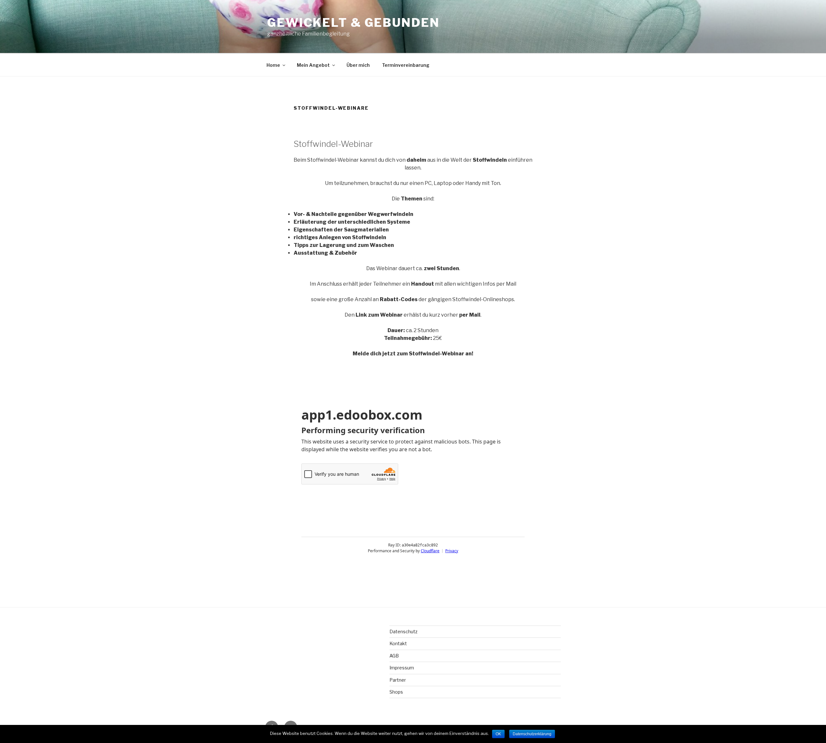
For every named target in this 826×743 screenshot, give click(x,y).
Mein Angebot (313, 65)
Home (273, 65)
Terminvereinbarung (405, 65)
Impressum (401, 667)
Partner (397, 680)
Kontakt (398, 643)
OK (498, 734)
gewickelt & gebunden (353, 22)
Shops (396, 692)
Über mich (358, 65)
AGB (394, 655)
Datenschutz (403, 631)
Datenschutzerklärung (532, 734)
